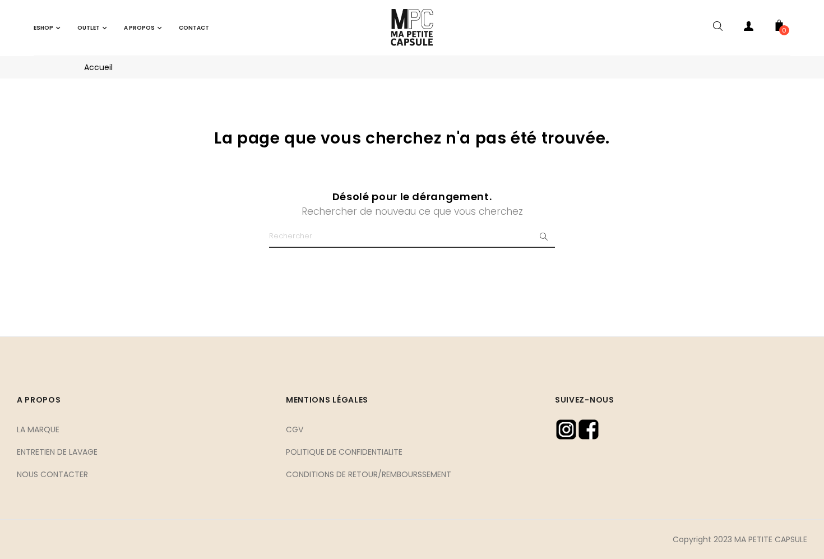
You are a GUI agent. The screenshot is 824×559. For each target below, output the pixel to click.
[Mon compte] (748, 28)
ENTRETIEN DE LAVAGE (57, 452)
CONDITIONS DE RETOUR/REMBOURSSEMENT (368, 474)
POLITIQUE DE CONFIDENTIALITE (344, 452)
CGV (294, 429)
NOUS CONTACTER (52, 474)
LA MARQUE (38, 429)
